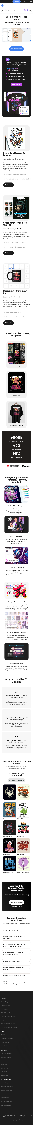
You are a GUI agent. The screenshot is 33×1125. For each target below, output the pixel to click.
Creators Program (6, 1053)
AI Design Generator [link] (16, 567)
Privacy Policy (5, 1042)
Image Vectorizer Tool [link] (16, 602)
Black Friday (4, 1075)
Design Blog (4, 1002)
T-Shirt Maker (5, 1098)
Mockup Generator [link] (16, 536)
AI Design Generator (7, 1086)
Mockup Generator (6, 1090)
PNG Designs (4, 1009)
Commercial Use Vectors (8, 1016)
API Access (4, 1064)
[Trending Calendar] (25, 10)
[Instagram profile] (11, 1120)
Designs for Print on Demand (9, 1020)
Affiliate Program (6, 1057)
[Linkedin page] (22, 1120)
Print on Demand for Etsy (8, 1023)
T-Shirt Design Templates (8, 1013)
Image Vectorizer (6, 1094)
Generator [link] (19, 663)
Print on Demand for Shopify (9, 1027)
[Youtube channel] (20, 1120)
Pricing (16, 1)
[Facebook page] (14, 1120)
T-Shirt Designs (5, 1005)
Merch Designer (5, 1083)
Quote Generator (6, 1105)
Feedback (4, 1071)
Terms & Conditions (7, 1038)
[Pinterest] (17, 1120)
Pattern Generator (6, 1101)
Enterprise (4, 1061)
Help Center (4, 1046)
